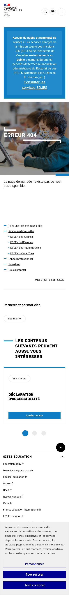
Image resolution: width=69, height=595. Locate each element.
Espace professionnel (20, 259)
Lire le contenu (34, 415)
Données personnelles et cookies (43, 545)
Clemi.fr (7, 503)
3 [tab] (43, 433)
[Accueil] (14, 10)
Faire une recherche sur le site (25, 225)
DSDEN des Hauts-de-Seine (25, 247)
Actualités (14, 264)
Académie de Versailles (21, 231)
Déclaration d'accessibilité (24, 396)
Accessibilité (52, 11)
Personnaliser (34, 564)
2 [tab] (34, 433)
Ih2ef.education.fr (13, 516)
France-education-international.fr (22, 509)
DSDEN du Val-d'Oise (22, 253)
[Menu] (61, 12)
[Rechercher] (45, 12)
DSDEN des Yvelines (21, 236)
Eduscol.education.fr (15, 477)
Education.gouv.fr (13, 464)
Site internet (15, 318)
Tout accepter (34, 585)
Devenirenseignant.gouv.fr (18, 470)
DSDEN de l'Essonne (21, 242)
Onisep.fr (8, 483)
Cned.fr (7, 490)
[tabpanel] (34, 395)
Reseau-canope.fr (13, 496)
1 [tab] (25, 433)
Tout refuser (34, 574)
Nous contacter (17, 270)
